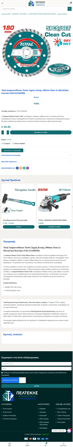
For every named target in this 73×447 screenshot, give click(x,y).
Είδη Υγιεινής (44, 419)
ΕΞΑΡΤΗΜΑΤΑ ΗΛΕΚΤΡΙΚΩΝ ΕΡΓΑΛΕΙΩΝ (42, 14)
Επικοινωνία (7, 412)
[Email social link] (20, 168)
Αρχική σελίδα (5, 14)
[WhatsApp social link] (24, 168)
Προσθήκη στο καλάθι (40, 132)
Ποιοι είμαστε (7, 408)
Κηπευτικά (43, 415)
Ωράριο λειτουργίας (9, 415)
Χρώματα (43, 412)
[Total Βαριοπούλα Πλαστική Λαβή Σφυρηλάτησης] (18, 201)
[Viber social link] (27, 168)
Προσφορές (43, 428)
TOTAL (9, 139)
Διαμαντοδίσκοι (62, 14)
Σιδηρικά (42, 408)
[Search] (70, 9)
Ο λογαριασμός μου (64, 408)
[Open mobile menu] (2, 3)
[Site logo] (36, 3)
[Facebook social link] (17, 168)
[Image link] (19, 395)
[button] (54, 227)
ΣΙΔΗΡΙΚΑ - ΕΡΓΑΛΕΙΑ (19, 14)
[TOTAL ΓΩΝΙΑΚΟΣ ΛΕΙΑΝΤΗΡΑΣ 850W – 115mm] (54, 201)
